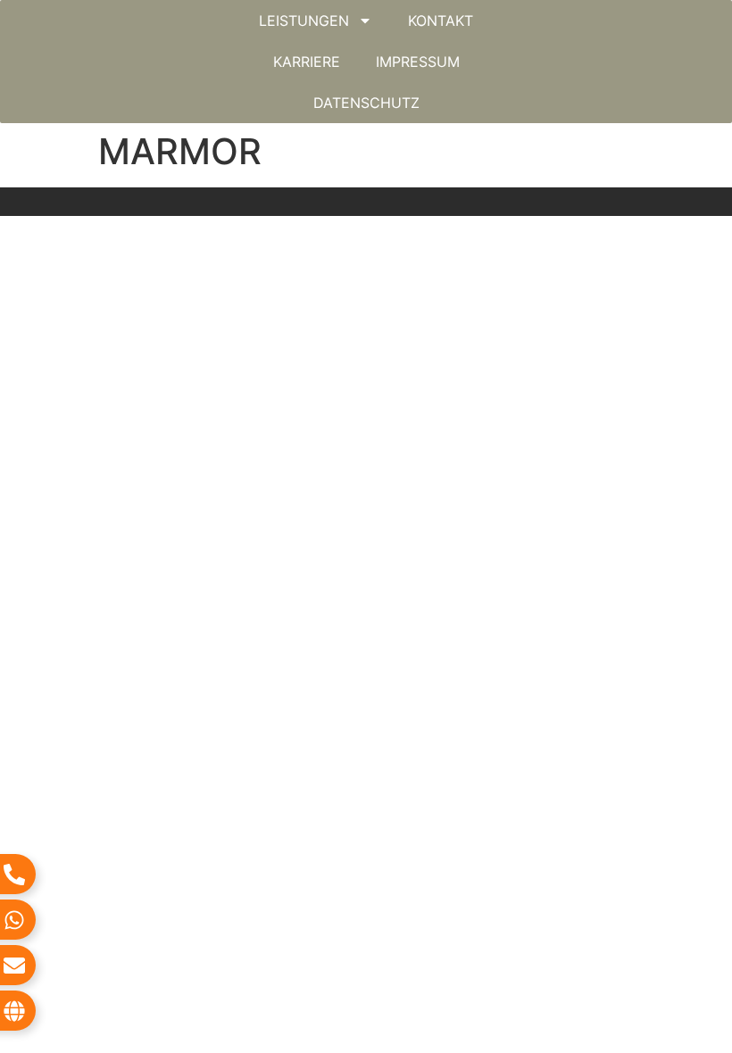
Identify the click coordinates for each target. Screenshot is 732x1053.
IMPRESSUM (418, 61)
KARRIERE (306, 61)
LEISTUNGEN (304, 20)
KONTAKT (440, 20)
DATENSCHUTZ (366, 103)
